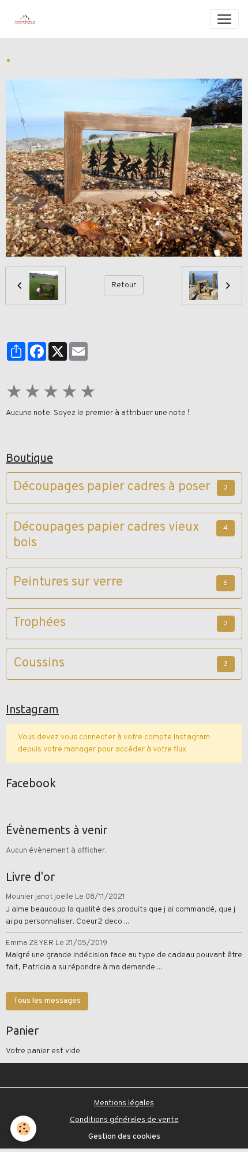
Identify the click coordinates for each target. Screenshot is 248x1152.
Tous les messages (47, 1001)
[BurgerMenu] (224, 19)
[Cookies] (23, 1129)
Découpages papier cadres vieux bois (106, 535)
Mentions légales (124, 1103)
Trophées (39, 623)
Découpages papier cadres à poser (112, 487)
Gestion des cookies (124, 1137)
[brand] (27, 19)
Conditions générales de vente (124, 1120)
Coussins (39, 664)
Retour (123, 285)
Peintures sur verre (68, 583)
